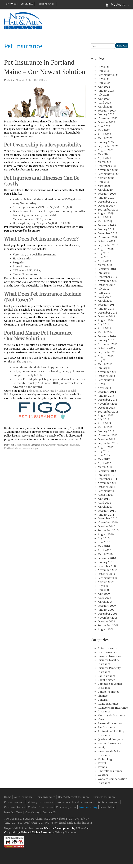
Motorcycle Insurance (111, 715)
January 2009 (106, 609)
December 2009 (107, 566)
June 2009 (104, 590)
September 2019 (108, 209)
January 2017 (106, 308)
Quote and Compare (110, 739)
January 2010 (106, 562)
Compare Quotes (66, 807)
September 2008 (108, 625)
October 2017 (106, 285)
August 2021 (106, 150)
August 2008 (106, 629)
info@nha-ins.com (80, 822)
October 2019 (106, 205)
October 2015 (106, 348)
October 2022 (106, 122)
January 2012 (106, 475)
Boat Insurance (107, 652)
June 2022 (104, 126)
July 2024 (103, 79)
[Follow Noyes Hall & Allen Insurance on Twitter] (66, 3)
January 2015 (106, 368)
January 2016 (106, 340)
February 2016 (107, 336)
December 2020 (107, 166)
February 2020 (107, 193)
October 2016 (106, 316)
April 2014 (104, 388)
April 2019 (104, 217)
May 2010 (104, 546)
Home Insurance (108, 703)
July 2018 (103, 253)
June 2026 (104, 71)
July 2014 (103, 384)
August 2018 (106, 249)
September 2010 (108, 530)
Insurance (104, 711)
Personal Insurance (110, 723)
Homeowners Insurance (113, 707)
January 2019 (106, 229)
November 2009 (108, 570)
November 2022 (108, 118)
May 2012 (104, 459)
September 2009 (108, 578)
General (103, 700)
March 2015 (105, 364)
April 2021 (104, 158)
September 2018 (108, 245)
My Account (120, 4)
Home (7, 797)
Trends (102, 767)
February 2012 (107, 471)
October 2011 (106, 487)
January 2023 (106, 114)
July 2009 (103, 586)
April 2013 (104, 423)
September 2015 (108, 352)
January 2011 (106, 514)
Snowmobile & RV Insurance (109, 753)
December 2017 (107, 277)
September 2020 (108, 174)
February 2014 (107, 391)
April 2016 (104, 328)
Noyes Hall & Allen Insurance (23, 828)
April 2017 (104, 296)
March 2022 (105, 138)
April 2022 (104, 134)
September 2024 (108, 75)
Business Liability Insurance (108, 662)
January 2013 (106, 431)
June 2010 (104, 542)
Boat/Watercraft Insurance (74, 797)
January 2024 (106, 90)
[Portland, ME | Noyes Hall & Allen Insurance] (23, 20)
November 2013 (108, 403)
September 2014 (108, 380)
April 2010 (104, 550)
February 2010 (107, 558)
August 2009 (106, 582)
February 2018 (107, 269)
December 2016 (107, 312)
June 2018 (104, 257)
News (101, 719)
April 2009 (104, 598)
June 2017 (104, 292)
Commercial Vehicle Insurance (110, 686)
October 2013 (106, 407)
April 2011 (104, 502)
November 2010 (108, 522)
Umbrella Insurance (110, 771)
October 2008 (106, 621)
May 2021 (104, 154)
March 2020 (105, 189)
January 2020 (106, 197)
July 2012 (103, 451)
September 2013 (108, 411)
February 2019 (107, 225)
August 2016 (106, 320)
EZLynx (80, 828)
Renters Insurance (109, 743)
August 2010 (106, 534)
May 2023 (104, 98)
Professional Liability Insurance (75, 802)
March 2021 (105, 162)
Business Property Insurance (109, 670)
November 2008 (108, 617)
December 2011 (107, 479)
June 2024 (104, 83)
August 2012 (106, 447)
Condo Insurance (108, 692)
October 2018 (106, 241)
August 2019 (106, 213)
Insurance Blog (88, 807)
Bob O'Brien (40, 80)
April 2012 (104, 463)
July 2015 (103, 360)
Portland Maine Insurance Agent (21, 448)
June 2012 (104, 455)
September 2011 (108, 491)
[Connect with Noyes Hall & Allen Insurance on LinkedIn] (63, 3)
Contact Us (49, 812)
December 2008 (107, 613)
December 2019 (107, 201)
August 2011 (106, 495)
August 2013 (106, 415)
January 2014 (106, 395)
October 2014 (106, 376)
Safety (102, 747)
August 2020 (106, 178)
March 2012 (105, 467)
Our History (32, 812)
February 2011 (107, 510)
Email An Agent (46, 3)
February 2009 (107, 606)
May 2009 (104, 594)
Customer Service (14, 807)
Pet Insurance (22, 444)
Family (42, 444)
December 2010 (107, 518)
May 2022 (104, 130)
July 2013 (103, 419)
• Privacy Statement (66, 832)
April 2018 (104, 261)
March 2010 (105, 554)
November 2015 (108, 344)
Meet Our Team (13, 812)
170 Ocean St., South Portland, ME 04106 (30, 818)
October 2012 (106, 439)
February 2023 (107, 110)
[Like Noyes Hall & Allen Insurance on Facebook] (60, 3)
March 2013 (105, 427)
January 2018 (106, 273)
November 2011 (108, 483)
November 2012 (108, 435)
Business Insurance (110, 656)
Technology (105, 759)
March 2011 (105, 506)
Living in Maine (55, 444)
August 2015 (106, 356)
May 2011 (104, 499)
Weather (103, 775)
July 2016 (103, 324)
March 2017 (105, 300)
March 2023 (105, 106)
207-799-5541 (12, 3)
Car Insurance (106, 676)
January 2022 (106, 142)
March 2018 (105, 265)
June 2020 (104, 182)
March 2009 (105, 602)
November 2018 (108, 237)
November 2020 (108, 170)
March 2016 (105, 332)
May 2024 (104, 86)
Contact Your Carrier (40, 807)
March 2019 (105, 221)
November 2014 (108, 372)
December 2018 (107, 233)
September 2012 (108, 443)
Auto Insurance (107, 648)
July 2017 (103, 288)
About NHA (107, 807)
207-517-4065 (27, 3)
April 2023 (104, 102)
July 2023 (103, 94)
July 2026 (103, 67)
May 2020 (104, 186)
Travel (102, 763)
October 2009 (106, 574)
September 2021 (108, 146)
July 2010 (103, 538)
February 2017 (107, 304)
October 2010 (106, 526)
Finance (103, 696)
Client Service (106, 680)
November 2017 (108, 281)
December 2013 (107, 399)
